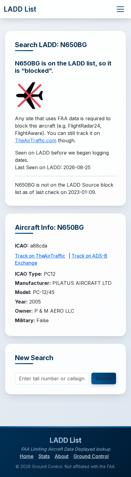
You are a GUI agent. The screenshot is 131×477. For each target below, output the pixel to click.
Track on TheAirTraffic (40, 256)
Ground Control (91, 456)
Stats (44, 456)
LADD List (20, 9)
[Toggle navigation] (120, 9)
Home (27, 456)
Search (103, 378)
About (62, 456)
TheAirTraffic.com (35, 140)
